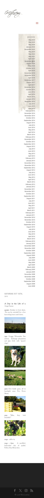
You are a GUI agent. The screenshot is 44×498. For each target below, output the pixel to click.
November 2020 (30, 61)
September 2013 (29, 144)
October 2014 (30, 118)
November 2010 (30, 220)
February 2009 (30, 269)
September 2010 (29, 224)
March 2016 (31, 97)
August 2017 (31, 82)
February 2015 (30, 111)
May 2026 (32, 40)
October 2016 (30, 90)
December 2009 (30, 246)
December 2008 (30, 274)
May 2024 (32, 44)
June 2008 (31, 286)
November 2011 (30, 191)
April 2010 (31, 236)
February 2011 (30, 213)
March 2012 (31, 182)
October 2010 (30, 222)
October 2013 (30, 141)
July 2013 (32, 149)
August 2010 (31, 227)
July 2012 (32, 172)
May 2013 (32, 153)
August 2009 (31, 255)
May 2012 (32, 177)
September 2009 (29, 253)
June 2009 (31, 260)
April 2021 (31, 59)
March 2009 (31, 267)
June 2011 (31, 203)
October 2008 (30, 279)
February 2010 (30, 241)
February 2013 (30, 158)
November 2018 (30, 75)
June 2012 (31, 175)
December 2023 (30, 49)
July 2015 (32, 104)
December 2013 (30, 139)
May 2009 (32, 262)
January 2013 (30, 161)
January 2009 (30, 272)
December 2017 (30, 80)
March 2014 (31, 134)
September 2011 (29, 196)
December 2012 (30, 163)
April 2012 (31, 179)
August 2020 (31, 63)
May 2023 (32, 52)
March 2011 (31, 210)
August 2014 (31, 123)
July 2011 (32, 201)
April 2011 (31, 208)
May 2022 (32, 54)
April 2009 (31, 265)
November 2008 (30, 277)
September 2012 (29, 168)
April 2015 (31, 108)
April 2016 (31, 94)
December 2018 (30, 73)
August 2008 (31, 284)
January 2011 (30, 215)
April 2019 (31, 70)
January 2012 (30, 187)
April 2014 (31, 132)
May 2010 (32, 234)
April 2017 (31, 85)
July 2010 (32, 229)
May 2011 (32, 205)
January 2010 (30, 243)
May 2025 (32, 42)
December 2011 (30, 189)
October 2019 (30, 68)
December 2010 (30, 217)
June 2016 (31, 92)
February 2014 (30, 137)
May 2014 (32, 130)
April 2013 (31, 156)
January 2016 (30, 99)
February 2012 (30, 184)
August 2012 (31, 170)
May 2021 (32, 56)
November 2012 (30, 165)
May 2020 (32, 66)
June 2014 (31, 127)
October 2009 (30, 250)
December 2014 (30, 113)
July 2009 (32, 258)
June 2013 (31, 151)
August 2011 (31, 198)
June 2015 (31, 106)
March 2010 (31, 239)
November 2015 (30, 101)
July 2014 (32, 125)
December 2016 (30, 87)
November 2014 (30, 115)
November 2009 (30, 248)
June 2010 (31, 232)
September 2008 (29, 281)
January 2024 (30, 47)
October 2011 (30, 194)
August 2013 (31, 146)
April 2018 (31, 78)
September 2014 (29, 120)
